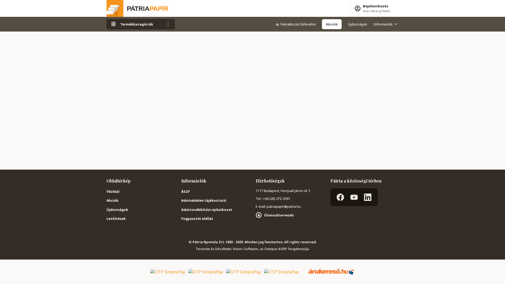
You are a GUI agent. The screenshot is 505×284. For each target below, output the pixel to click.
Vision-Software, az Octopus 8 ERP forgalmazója (271, 248)
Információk (383, 24)
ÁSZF (185, 191)
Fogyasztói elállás (197, 218)
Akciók (112, 200)
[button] (372, 8)
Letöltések (116, 218)
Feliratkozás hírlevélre (296, 24)
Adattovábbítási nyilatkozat (206, 209)
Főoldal (113, 191)
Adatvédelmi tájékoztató (203, 200)
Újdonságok (357, 24)
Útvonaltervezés (279, 215)
